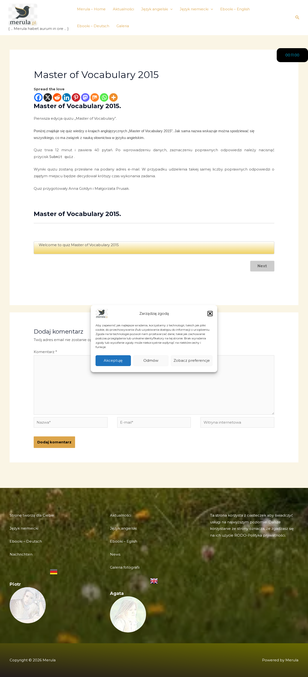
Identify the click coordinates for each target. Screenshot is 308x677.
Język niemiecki (194, 9)
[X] (48, 97)
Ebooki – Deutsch (93, 26)
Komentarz (45, 351)
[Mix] (94, 97)
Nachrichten (21, 554)
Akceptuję (113, 360)
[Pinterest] (76, 97)
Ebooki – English (235, 9)
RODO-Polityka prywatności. (260, 535)
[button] (210, 313)
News (115, 554)
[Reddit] (57, 97)
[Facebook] (38, 97)
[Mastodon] (85, 97)
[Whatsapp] (104, 97)
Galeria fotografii (125, 567)
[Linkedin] (66, 97)
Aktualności (123, 9)
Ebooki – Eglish (123, 541)
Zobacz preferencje (191, 360)
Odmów (150, 360)
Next (262, 266)
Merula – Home (91, 9)
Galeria (122, 26)
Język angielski (154, 9)
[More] (113, 97)
